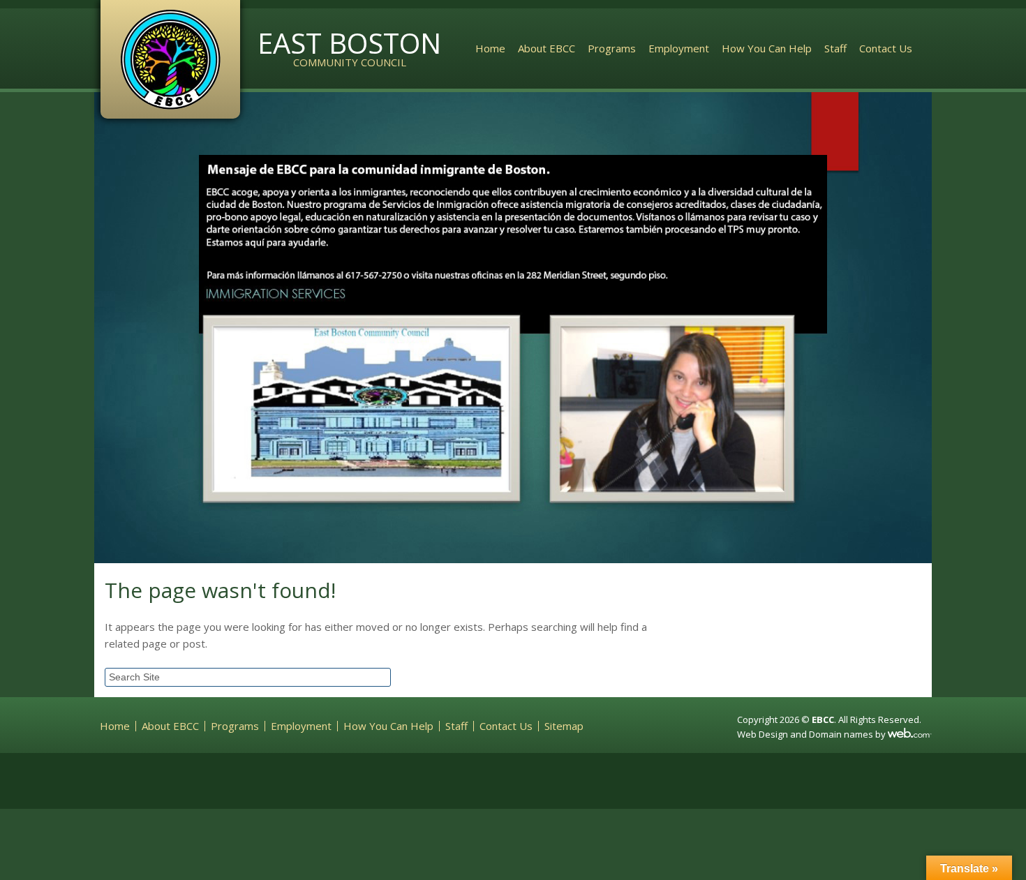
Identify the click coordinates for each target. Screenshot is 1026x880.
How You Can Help (767, 48)
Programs (612, 48)
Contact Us (885, 48)
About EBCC (546, 48)
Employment (678, 48)
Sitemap (563, 726)
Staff (835, 48)
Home (490, 48)
